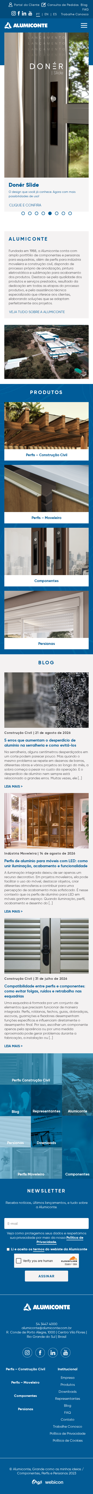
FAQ (85, 9)
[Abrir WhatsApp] (82, 1483)
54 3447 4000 (46, 1324)
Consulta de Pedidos (63, 5)
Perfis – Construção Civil (25, 1369)
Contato (67, 1419)
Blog (84, 5)
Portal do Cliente (27, 5)
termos (38, 1249)
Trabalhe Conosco (75, 14)
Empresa (67, 1378)
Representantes (67, 1398)
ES (55, 14)
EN (46, 14)
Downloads (68, 1391)
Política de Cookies (68, 1440)
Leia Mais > (13, 787)
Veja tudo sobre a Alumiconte (37, 312)
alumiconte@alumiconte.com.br (47, 1328)
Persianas (25, 1409)
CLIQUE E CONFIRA (25, 205)
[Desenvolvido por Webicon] (54, 1482)
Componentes (25, 1395)
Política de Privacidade (67, 1433)
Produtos (68, 1385)
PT (38, 14)
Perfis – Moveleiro (25, 1382)
